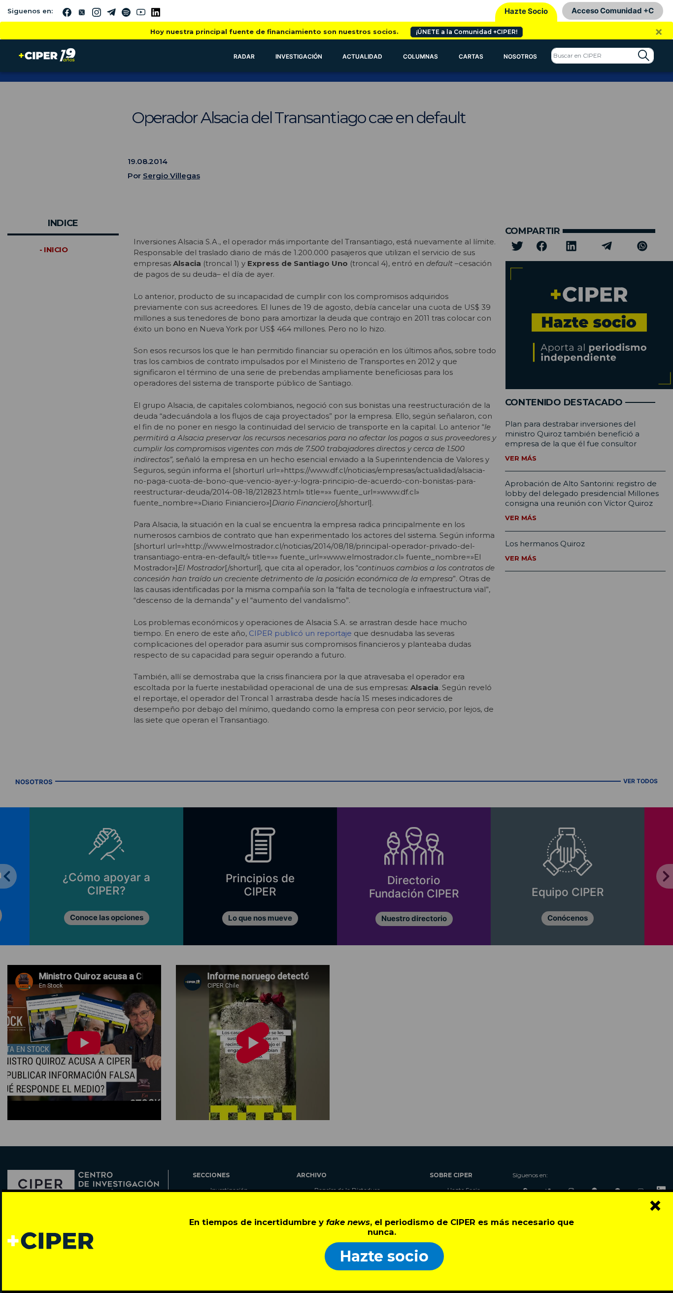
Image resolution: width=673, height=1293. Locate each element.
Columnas (420, 56)
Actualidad (362, 56)
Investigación (298, 56)
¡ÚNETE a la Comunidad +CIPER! (466, 31)
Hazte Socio (526, 11)
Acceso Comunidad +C (613, 10)
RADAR (244, 56)
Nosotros (520, 56)
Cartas (471, 56)
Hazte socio (384, 1256)
